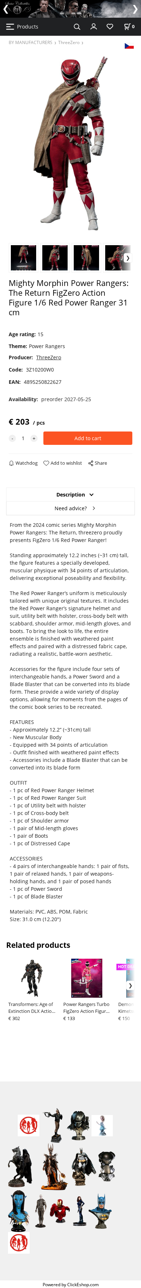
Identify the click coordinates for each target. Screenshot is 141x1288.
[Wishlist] (110, 26)
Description (70, 494)
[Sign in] (93, 26)
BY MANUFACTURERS (30, 42)
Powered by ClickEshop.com (71, 1284)
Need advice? (71, 508)
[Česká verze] (129, 45)
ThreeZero (69, 42)
